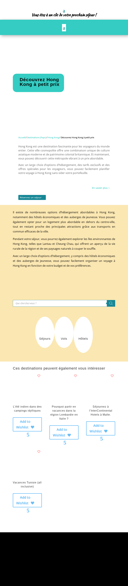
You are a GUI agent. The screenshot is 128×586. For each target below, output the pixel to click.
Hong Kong (53, 137)
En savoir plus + (101, 187)
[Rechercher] (111, 303)
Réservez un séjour (31, 197)
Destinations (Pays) (36, 137)
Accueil (21, 137)
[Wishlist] (39, 376)
